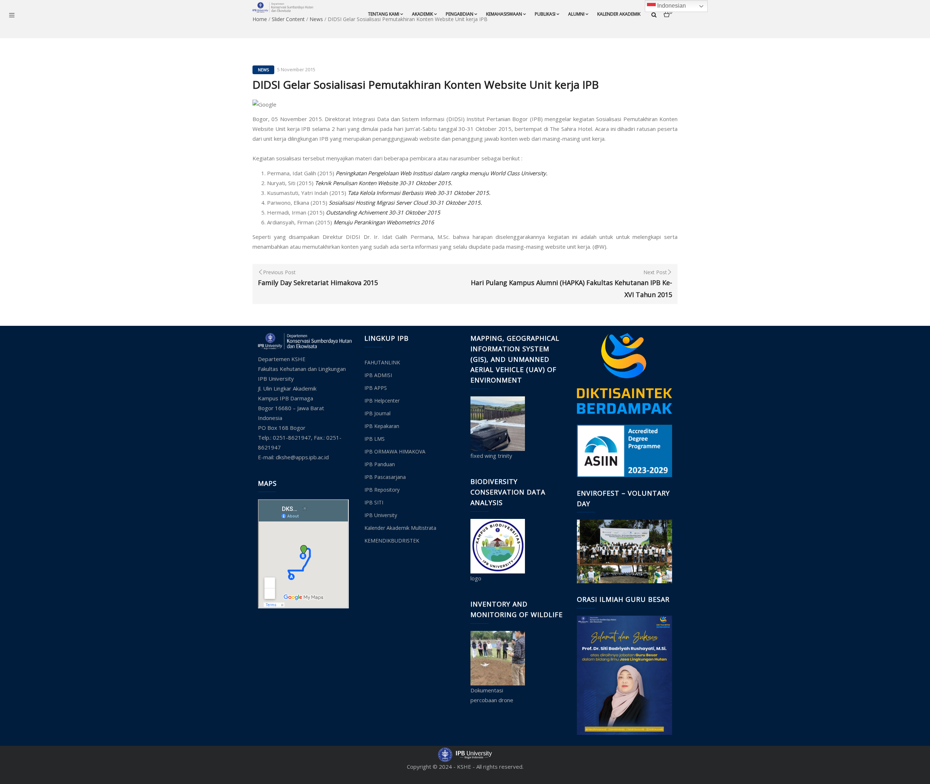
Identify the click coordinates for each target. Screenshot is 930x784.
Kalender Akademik (618, 14)
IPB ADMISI (378, 375)
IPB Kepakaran (381, 426)
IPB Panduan (379, 464)
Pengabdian (459, 14)
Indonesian (671, 6)
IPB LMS (374, 438)
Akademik (422, 14)
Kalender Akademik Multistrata (400, 527)
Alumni (576, 14)
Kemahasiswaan (504, 14)
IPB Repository (382, 489)
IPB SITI (373, 502)
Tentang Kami (383, 14)
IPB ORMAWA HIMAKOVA (394, 451)
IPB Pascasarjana (385, 476)
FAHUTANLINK (382, 362)
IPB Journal (377, 413)
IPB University (380, 515)
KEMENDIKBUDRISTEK (391, 540)
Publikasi (545, 14)
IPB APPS (375, 387)
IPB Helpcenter (382, 400)
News (263, 69)
